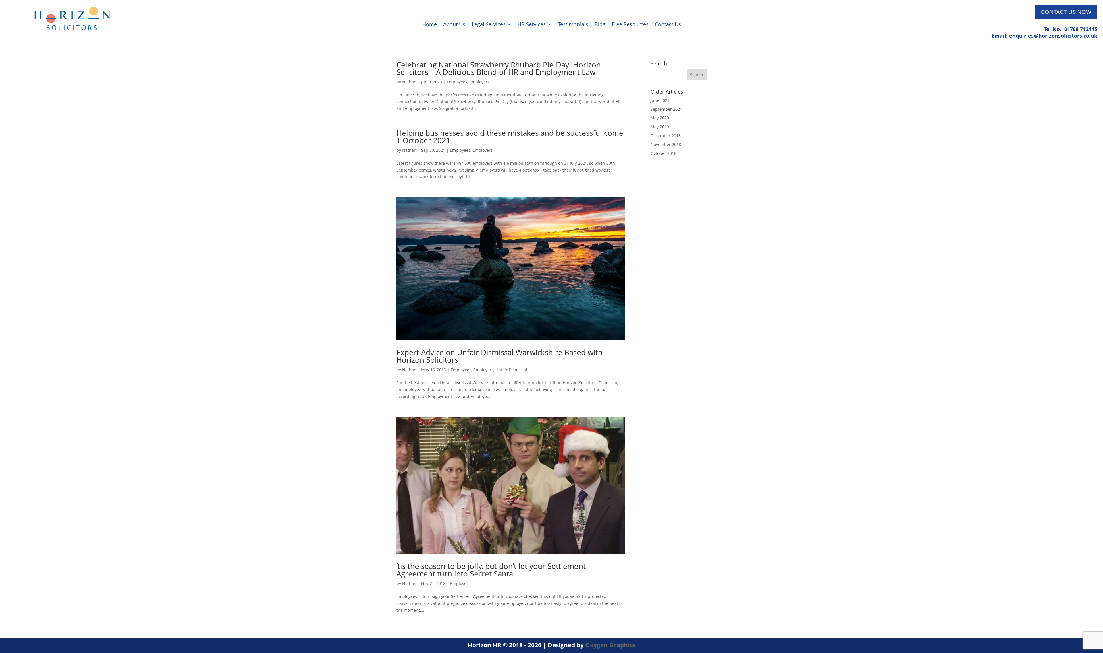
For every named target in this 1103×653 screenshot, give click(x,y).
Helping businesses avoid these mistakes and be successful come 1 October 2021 (509, 136)
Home (429, 25)
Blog (600, 25)
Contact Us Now (1066, 12)
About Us (454, 25)
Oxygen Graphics (610, 645)
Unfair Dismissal (511, 369)
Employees (457, 82)
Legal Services (489, 25)
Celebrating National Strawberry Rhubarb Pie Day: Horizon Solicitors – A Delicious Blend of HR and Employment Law (498, 68)
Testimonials (573, 25)
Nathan (409, 82)
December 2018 (666, 135)
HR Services (532, 25)
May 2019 (660, 126)
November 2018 (666, 144)
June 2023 (660, 100)
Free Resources (630, 25)
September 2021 (666, 109)
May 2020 (660, 118)
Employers (479, 82)
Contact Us (668, 25)
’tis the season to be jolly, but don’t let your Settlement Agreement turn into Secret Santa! (491, 570)
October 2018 (663, 153)
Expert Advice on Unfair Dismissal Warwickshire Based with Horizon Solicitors (499, 356)
